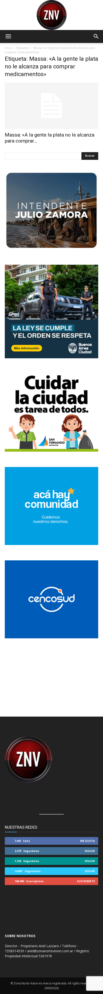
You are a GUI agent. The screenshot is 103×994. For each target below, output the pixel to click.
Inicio (8, 48)
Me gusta (87, 841)
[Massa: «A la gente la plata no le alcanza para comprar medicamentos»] (51, 106)
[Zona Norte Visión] (51, 15)
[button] (8, 36)
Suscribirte (86, 881)
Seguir (90, 851)
